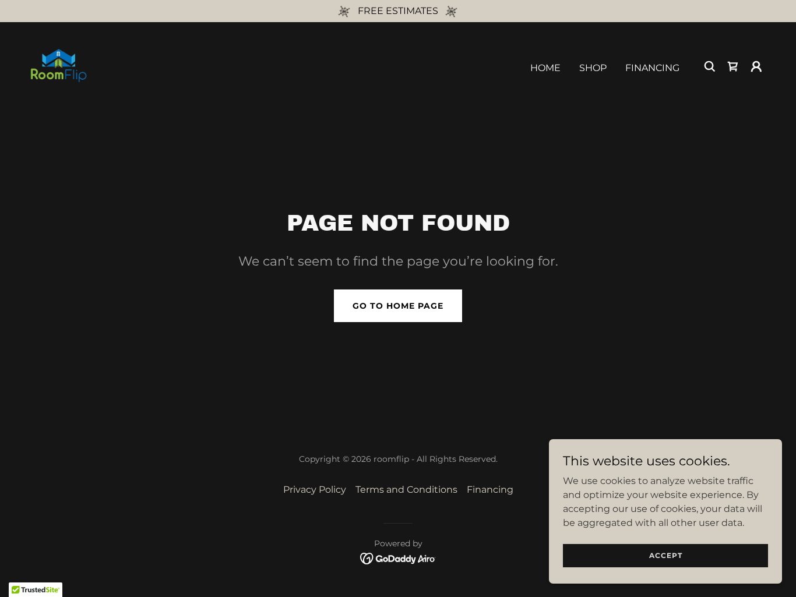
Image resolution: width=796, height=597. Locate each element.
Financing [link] (652, 67)
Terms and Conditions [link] (406, 489)
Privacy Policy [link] (314, 489)
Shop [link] (593, 67)
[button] (756, 66)
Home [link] (545, 67)
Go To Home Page (398, 306)
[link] (58, 65)
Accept (665, 555)
